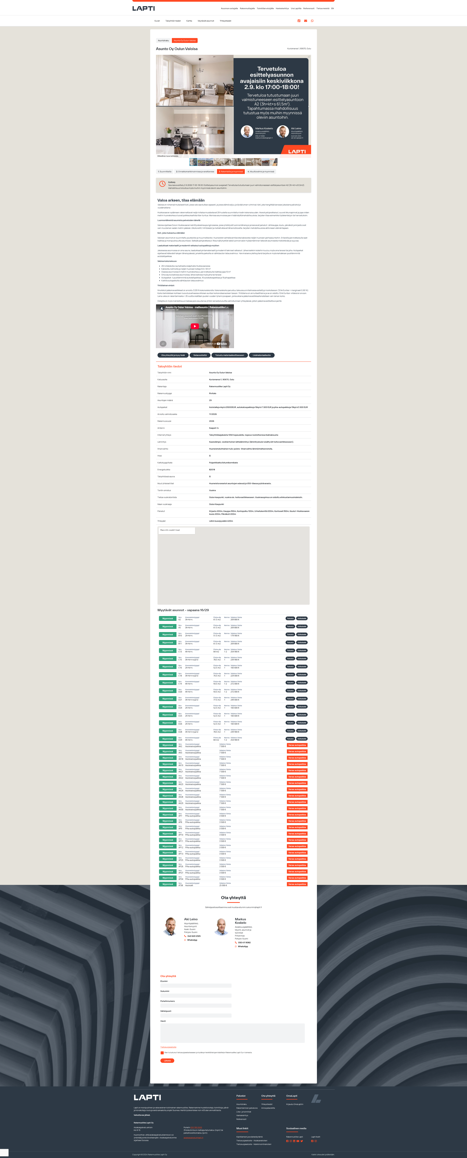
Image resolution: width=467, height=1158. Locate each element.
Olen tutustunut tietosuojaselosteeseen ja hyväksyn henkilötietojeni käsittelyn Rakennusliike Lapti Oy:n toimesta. (208, 1052)
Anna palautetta (268, 1108)
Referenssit (308, 8)
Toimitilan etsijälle (265, 8)
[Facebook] (287, 1141)
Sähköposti (165, 1011)
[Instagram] (291, 1141)
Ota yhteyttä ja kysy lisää (173, 355)
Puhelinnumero (167, 1001)
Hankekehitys (282, 8)
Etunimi (163, 981)
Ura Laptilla (296, 8)
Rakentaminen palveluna (246, 1108)
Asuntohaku (163, 40)
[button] (309, 57)
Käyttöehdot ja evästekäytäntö (249, 1137)
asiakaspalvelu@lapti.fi (193, 1137)
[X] (302, 1141)
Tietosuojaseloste (168, 1047)
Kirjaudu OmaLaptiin (294, 1104)
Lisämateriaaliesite (262, 355)
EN (332, 8)
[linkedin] (294, 1141)
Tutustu (290, 618)
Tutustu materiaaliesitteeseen (229, 355)
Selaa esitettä (200, 355)
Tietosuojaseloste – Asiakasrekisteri (251, 1140)
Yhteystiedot (225, 20)
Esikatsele (302, 618)
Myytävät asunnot (206, 20)
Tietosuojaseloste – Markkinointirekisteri (253, 1144)
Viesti (163, 1021)
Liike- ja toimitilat (243, 1111)
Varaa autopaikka (297, 745)
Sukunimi (164, 991)
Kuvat (157, 20)
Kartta (189, 20)
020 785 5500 (196, 1127)
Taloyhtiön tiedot (173, 20)
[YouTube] (298, 1141)
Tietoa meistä (322, 8)
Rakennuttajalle (247, 8)
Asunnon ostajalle (229, 8)
